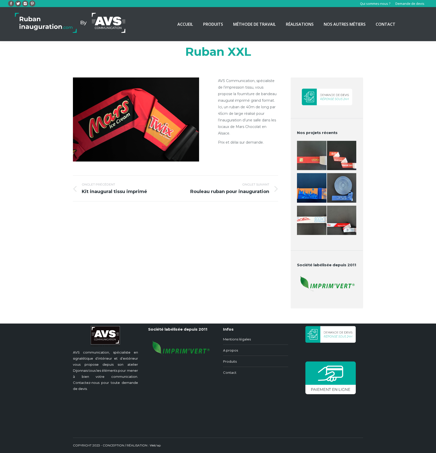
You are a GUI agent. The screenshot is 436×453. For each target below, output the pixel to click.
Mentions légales (237, 339)
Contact (229, 372)
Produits (230, 361)
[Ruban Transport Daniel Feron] (312, 222)
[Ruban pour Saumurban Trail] (312, 189)
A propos (230, 350)
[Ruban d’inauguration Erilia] (342, 157)
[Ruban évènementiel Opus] (342, 189)
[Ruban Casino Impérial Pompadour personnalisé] (312, 157)
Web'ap (155, 445)
